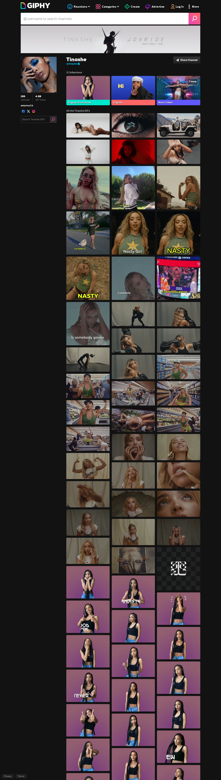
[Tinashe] (110, 39)
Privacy (7, 776)
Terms (21, 776)
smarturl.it (27, 105)
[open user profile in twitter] (28, 111)
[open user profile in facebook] (23, 111)
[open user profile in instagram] (33, 111)
